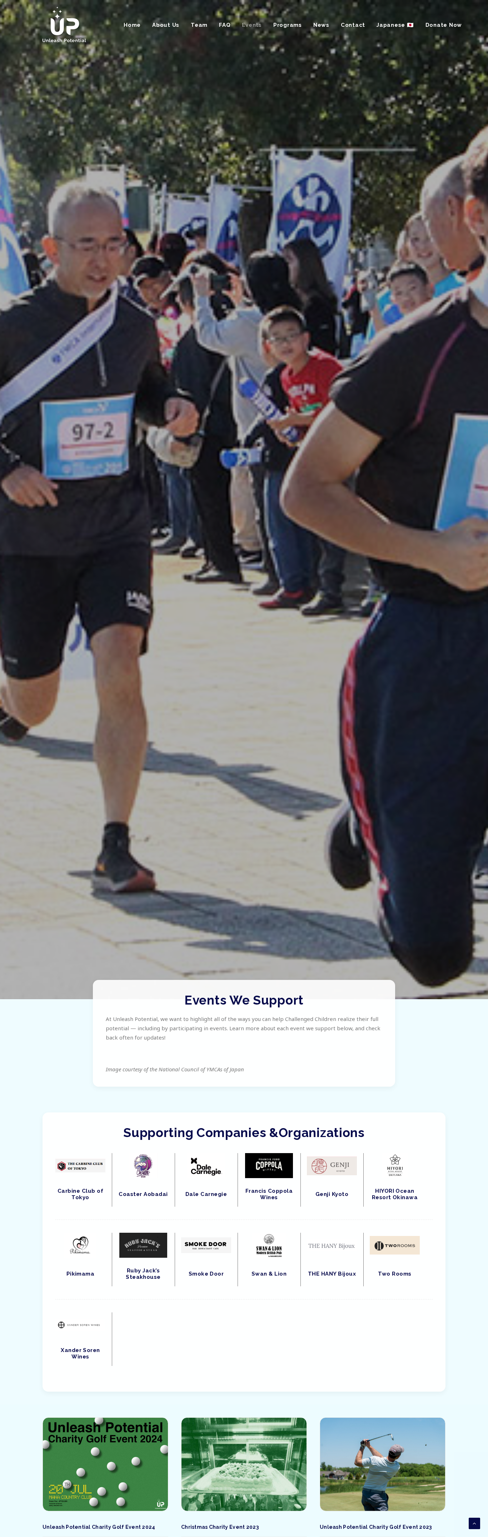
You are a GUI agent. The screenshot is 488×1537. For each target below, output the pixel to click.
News (321, 25)
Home (132, 25)
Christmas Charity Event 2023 (220, 1527)
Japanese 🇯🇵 (395, 25)
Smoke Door (206, 1274)
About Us (165, 25)
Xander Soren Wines (80, 1353)
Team (199, 25)
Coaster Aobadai (143, 1194)
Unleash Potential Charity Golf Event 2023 (376, 1527)
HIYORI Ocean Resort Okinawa (395, 1194)
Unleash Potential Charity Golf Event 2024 (99, 1527)
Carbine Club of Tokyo (80, 1194)
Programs (287, 25)
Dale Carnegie (206, 1194)
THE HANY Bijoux (332, 1274)
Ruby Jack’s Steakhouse (143, 1273)
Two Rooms (394, 1274)
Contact (353, 25)
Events (252, 25)
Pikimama (80, 1274)
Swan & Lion (269, 1274)
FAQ (224, 25)
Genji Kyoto (331, 1194)
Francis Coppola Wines (269, 1194)
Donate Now (443, 25)
